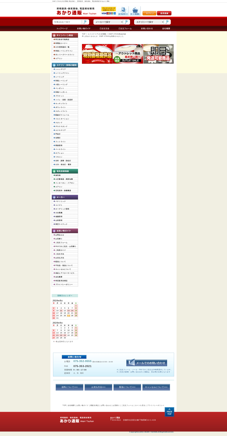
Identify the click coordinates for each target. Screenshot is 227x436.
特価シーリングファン (64, 51)
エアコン (58, 58)
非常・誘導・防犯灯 (63, 161)
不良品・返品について (64, 265)
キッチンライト (61, 103)
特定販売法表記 (61, 281)
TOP (84, 34)
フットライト (60, 142)
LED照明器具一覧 (62, 47)
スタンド (58, 123)
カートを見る (140, 405)
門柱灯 (58, 134)
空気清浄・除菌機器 (63, 190)
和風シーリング (61, 81)
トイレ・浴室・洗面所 (64, 100)
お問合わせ (59, 235)
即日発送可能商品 (62, 39)
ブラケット (59, 96)
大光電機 (58, 213)
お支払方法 (59, 258)
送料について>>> (69, 387)
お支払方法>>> (98, 387)
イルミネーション (62, 119)
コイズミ (58, 205)
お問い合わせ (106, 405)
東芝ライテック (61, 224)
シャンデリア (60, 69)
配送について (60, 262)
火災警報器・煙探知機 (64, 179)
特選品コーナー (61, 43)
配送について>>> (127, 387)
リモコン (58, 157)
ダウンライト (60, 107)
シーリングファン (62, 73)
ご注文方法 (59, 254)
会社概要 (58, 277)
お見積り (58, 239)
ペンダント (59, 88)
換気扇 (58, 175)
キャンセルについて (63, 269)
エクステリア (60, 130)
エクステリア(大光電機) (97, 34)
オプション (59, 153)
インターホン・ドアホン (64, 183)
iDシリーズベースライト (65, 55)
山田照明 (58, 220)
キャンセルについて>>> (156, 387)
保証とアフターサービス (64, 273)
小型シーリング (61, 84)
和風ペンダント (61, 92)
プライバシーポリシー (64, 284)
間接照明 (58, 145)
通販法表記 (94, 405)
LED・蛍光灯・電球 (63, 164)
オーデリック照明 (62, 209)
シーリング (59, 77)
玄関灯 (58, 138)
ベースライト (60, 149)
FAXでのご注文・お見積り (65, 246)
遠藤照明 (58, 216)
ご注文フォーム (61, 242)
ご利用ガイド (60, 250)
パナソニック (60, 201)
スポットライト (61, 111)
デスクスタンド (61, 126)
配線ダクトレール (62, 115)
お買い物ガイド (82, 405)
